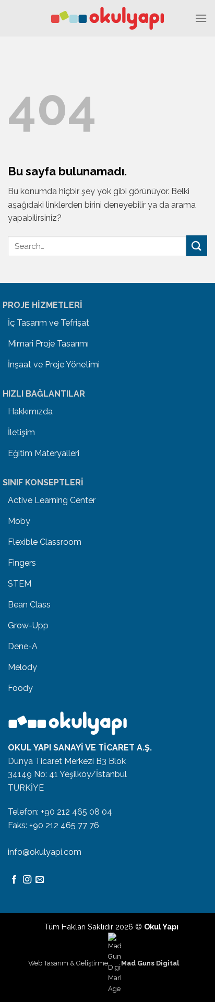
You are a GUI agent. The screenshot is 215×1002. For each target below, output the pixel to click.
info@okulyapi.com (44, 852)
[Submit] (196, 245)
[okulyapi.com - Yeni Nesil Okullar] (107, 18)
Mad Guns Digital (150, 963)
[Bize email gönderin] (39, 880)
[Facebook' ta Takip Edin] (14, 880)
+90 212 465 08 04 (76, 812)
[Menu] (201, 18)
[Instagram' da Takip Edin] (27, 880)
